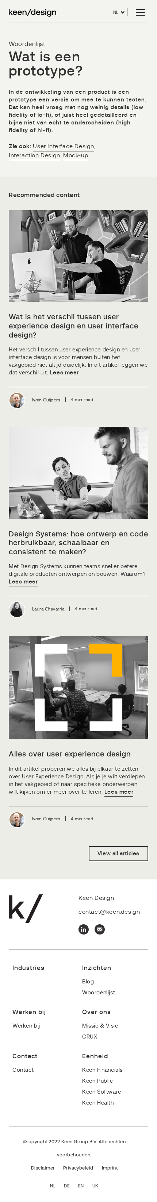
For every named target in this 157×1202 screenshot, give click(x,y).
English (85, 1186)
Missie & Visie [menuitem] (100, 1026)
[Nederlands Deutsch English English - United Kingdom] (78, 1186)
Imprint (110, 1168)
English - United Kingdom (99, 1186)
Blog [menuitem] (88, 982)
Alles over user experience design (70, 754)
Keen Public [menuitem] (97, 1081)
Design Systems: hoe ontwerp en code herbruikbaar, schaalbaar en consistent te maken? (78, 543)
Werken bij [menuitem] (26, 1026)
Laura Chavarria (48, 609)
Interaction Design (34, 155)
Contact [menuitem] (23, 1070)
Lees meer (64, 372)
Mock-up (75, 155)
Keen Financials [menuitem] (102, 1070)
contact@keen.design (109, 912)
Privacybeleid (78, 1168)
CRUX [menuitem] (89, 1037)
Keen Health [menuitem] (98, 1103)
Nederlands (57, 1186)
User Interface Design (63, 146)
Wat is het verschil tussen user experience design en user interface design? (73, 326)
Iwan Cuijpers (46, 400)
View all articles (118, 853)
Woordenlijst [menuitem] (98, 992)
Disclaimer (43, 1168)
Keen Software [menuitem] (101, 1092)
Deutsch (71, 1186)
